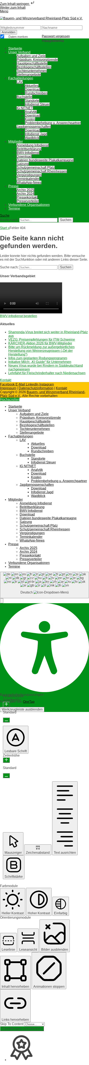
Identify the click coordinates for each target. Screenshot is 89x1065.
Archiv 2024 (25, 193)
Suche (5, 215)
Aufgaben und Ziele (31, 56)
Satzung (23, 164)
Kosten (30, 119)
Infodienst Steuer (37, 104)
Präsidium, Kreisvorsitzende (37, 59)
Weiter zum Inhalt (12, 7)
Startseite (15, 48)
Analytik (31, 111)
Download (32, 89)
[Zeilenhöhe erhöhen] (6, 760)
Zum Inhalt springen (15, 4)
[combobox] (44, 585)
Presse (13, 186)
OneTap (29, 701)
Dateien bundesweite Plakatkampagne (45, 160)
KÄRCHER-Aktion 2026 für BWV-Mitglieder (40, 343)
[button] (1, 600)
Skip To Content (12, 1024)
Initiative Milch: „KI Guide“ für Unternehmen (39, 362)
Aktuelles (31, 85)
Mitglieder (15, 141)
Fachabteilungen (20, 78)
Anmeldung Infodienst (33, 145)
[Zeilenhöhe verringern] (6, 775)
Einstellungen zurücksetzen (22, 1028)
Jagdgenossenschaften (34, 126)
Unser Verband (19, 52)
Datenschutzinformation (36, 388)
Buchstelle (24, 97)
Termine (14, 208)
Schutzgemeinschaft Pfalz (36, 167)
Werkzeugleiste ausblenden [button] (22, 709)
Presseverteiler (28, 201)
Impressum (8, 388)
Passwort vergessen (56, 36)
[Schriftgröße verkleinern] (6, 720)
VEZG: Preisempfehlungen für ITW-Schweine (41, 339)
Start (5, 228)
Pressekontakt (27, 197)
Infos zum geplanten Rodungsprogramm (37, 358)
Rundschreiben (36, 93)
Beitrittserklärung (29, 149)
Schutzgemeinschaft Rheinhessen (42, 171)
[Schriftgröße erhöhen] (6, 704)
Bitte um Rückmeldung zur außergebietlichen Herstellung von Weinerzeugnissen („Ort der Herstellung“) (41, 350)
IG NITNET (25, 108)
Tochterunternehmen (32, 71)
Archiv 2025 (25, 190)
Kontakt (61, 388)
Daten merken (18, 36)
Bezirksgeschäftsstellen (34, 67)
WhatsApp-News (29, 182)
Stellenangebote (29, 74)
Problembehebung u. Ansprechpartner (53, 123)
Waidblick (32, 138)
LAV (20, 82)
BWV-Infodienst (28, 152)
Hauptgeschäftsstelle (32, 63)
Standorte (32, 100)
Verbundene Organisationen (29, 205)
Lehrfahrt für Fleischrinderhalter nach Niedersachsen (46, 373)
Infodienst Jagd (36, 134)
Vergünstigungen (29, 175)
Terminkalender (28, 178)
